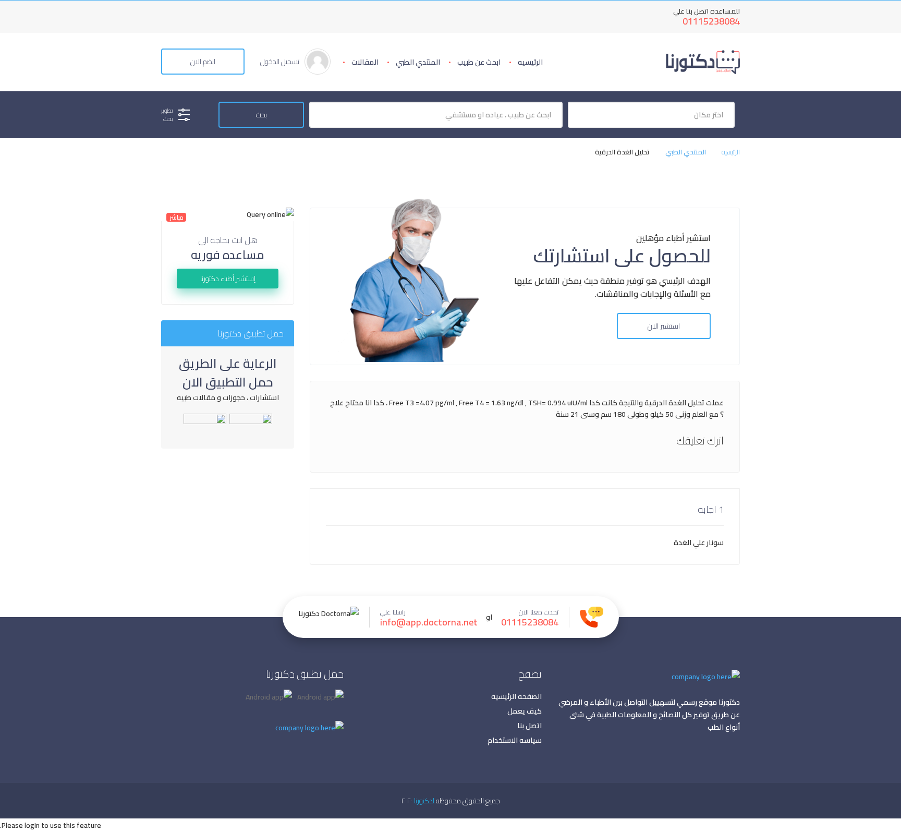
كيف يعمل (524, 711)
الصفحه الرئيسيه (516, 696)
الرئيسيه (530, 62)
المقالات (365, 62)
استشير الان (664, 326)
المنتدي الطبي (418, 62)
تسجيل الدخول (279, 61)
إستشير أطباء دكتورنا (227, 278)
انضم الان (202, 61)
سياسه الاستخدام (515, 740)
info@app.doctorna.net (429, 622)
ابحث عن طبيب (479, 62)
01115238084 (711, 21)
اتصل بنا (529, 725)
